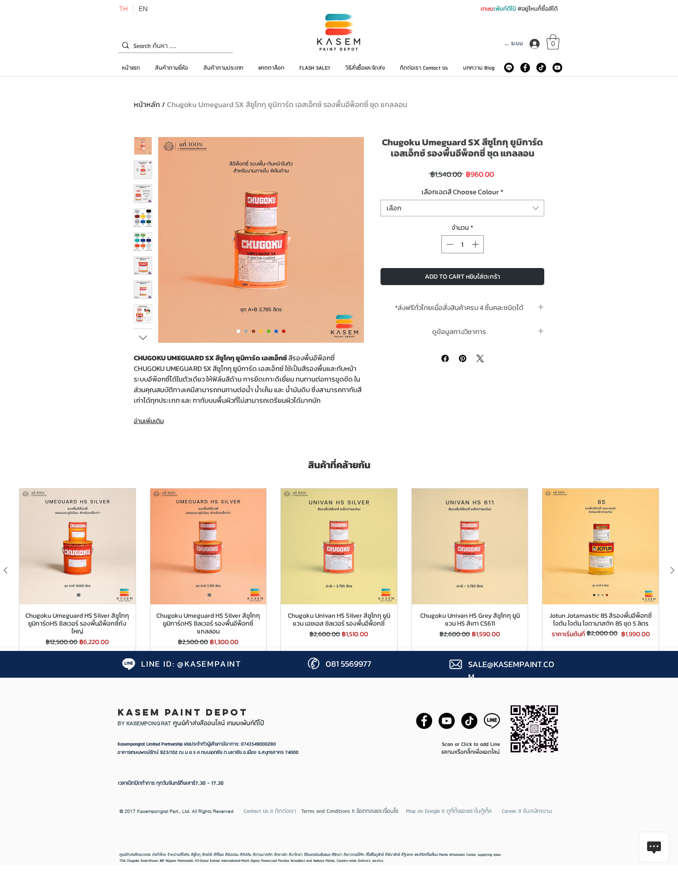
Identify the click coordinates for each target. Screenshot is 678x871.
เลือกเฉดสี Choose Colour (462, 192)
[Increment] (476, 244)
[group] (339, 570)
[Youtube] (557, 67)
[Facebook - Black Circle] (525, 67)
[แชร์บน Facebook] (445, 358)
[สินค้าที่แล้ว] (5, 570)
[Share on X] (480, 358)
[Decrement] (449, 244)
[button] (553, 41)
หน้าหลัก (147, 104)
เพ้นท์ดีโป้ (505, 8)
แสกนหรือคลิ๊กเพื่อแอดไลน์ (470, 752)
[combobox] (462, 208)
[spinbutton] (462, 244)
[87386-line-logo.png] (492, 721)
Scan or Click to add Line (471, 744)
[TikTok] (541, 67)
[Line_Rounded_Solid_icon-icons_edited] (509, 67)
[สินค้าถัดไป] (672, 570)
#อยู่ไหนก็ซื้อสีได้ (537, 8)
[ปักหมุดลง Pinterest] (462, 358)
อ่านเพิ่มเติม (149, 421)
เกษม (487, 8)
